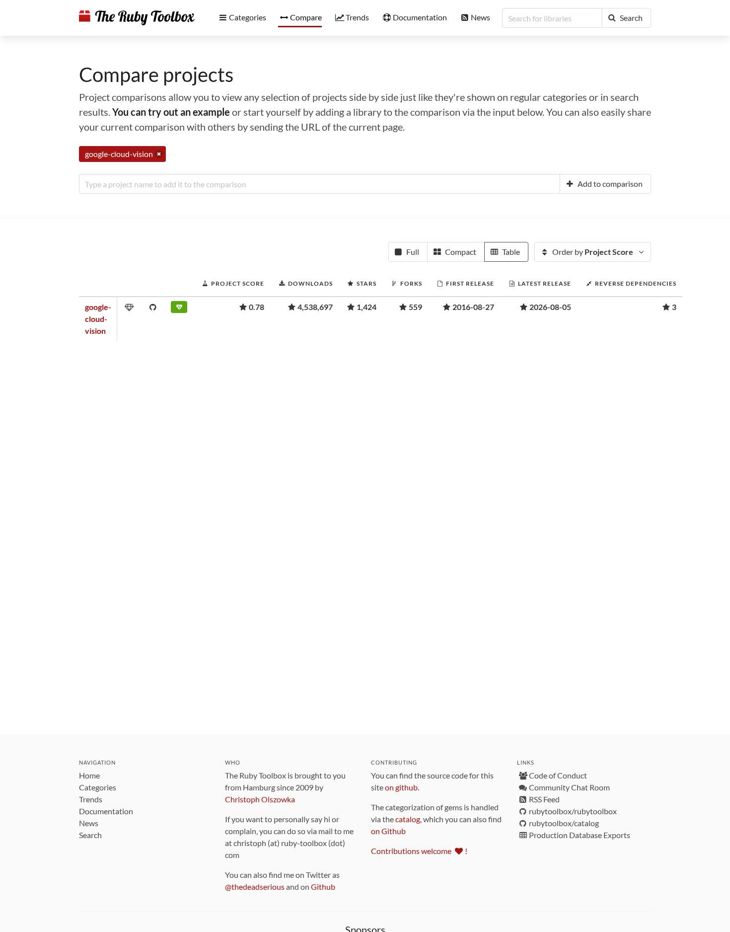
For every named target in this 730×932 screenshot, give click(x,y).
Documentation (106, 811)
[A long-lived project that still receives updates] (179, 309)
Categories (97, 787)
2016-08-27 (473, 306)
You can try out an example (171, 112)
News (88, 823)
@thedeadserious (255, 886)
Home (89, 775)
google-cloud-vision (98, 318)
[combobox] (319, 184)
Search (90, 835)
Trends (90, 799)
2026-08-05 (550, 306)
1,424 (366, 306)
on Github (388, 831)
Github (323, 886)
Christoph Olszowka (260, 799)
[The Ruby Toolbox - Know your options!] (137, 18)
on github (401, 787)
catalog (407, 819)
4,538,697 (315, 306)
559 (415, 306)
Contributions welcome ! (419, 850)
